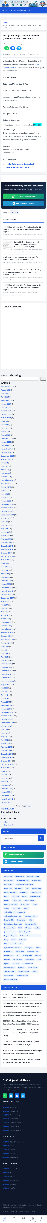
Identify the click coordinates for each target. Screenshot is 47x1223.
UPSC (35, 971)
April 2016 (5, 656)
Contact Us (14, 1111)
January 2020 (6, 500)
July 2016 (4, 646)
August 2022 (6, 417)
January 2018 (6, 584)
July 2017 (4, 604)
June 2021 (4, 466)
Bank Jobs (18, 888)
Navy (6, 939)
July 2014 (4, 729)
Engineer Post (35, 896)
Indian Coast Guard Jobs (13, 924)
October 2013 (6, 760)
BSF (27, 888)
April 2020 (5, 497)
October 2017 (6, 594)
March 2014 (5, 743)
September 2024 (7, 386)
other (38, 947)
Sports (6, 963)
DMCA (27, 1211)
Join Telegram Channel (25, 203)
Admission (8, 876)
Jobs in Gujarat (24, 932)
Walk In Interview (10, 979)
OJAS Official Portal (17, 1142)
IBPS (30, 920)
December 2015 (7, 670)
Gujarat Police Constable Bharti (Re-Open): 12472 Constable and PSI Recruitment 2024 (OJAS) (28, 244)
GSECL (35, 904)
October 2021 (6, 452)
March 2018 (5, 577)
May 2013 (4, 778)
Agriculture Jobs (33, 876)
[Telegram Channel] (11, 1095)
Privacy (5, 1211)
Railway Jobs (27, 955)
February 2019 (6, 539)
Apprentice (8, 884)
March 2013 (5, 785)
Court (6, 896)
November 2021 (7, 448)
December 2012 (7, 795)
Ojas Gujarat (8, 824)
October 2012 (6, 802)
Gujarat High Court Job (12, 916)
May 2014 (4, 736)
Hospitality (21, 920)
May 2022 (4, 428)
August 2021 (5, 459)
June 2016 (4, 650)
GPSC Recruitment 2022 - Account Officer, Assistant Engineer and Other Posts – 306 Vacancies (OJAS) (22, 1005)
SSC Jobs (16, 963)
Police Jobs (20, 951)
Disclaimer (14, 1118)
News (13, 939)
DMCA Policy (14, 1126)
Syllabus (21, 967)
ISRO (20, 928)
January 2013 (6, 792)
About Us (13, 1107)
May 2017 (4, 611)
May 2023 (4, 407)
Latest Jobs (14, 1169)
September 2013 (7, 764)
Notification (14, 1188)
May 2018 (4, 570)
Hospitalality (9, 920)
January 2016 (6, 667)
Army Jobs (8, 888)
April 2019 (5, 532)
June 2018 (4, 566)
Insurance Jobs (30, 924)
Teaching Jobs (9, 971)
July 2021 (4, 462)
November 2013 (7, 757)
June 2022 (5, 424)
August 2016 (6, 643)
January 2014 (6, 750)
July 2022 (4, 421)
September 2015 (7, 681)
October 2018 (6, 552)
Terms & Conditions (17, 1122)
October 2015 (6, 677)
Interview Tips (9, 928)
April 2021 (5, 469)
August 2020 (6, 487)
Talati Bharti (32, 967)
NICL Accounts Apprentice (13, 944)
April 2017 (5, 615)
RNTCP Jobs (17, 959)
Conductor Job (36, 892)
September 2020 (7, 483)
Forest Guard (29, 900)
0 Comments (33, 54)
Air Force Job (8, 880)
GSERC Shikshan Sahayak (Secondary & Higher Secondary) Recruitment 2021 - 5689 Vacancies (21, 1022)
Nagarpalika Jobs (10, 936)
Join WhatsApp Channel (25, 196)
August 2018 (6, 559)
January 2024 (6, 403)
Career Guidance (10, 892)
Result (12, 1176)
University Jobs (23, 971)
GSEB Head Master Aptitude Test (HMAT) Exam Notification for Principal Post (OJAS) (21, 1043)
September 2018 (7, 556)
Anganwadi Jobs (23, 880)
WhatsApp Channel (16, 854)
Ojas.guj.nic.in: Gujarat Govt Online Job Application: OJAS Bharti (23, 1206)
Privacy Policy (15, 1115)
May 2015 (4, 694)
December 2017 (7, 587)
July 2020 (4, 490)
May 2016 (4, 653)
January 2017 (6, 625)
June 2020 (5, 494)
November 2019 (7, 507)
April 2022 (5, 431)
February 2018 (6, 580)
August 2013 (5, 767)
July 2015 (4, 688)
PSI (18, 955)
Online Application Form (21, 10)
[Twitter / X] (23, 1095)
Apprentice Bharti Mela (24, 884)
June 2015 (4, 691)
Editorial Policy (15, 1130)
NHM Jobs (22, 939)
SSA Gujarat (14, 1157)
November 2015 (7, 674)
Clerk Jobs (23, 892)
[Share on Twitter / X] (19, 48)
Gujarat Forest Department (14, 912)
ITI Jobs (28, 928)
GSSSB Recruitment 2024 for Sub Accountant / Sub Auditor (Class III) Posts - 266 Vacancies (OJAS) (22, 287)
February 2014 (6, 746)
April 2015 (5, 698)
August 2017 (5, 601)
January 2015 (6, 708)
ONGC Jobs (29, 947)
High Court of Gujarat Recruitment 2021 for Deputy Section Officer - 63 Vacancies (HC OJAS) (23, 1052)
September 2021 (7, 455)
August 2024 (6, 390)
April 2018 (5, 573)
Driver (24, 896)
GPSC (12, 1146)
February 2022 (6, 438)
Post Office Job (32, 951)
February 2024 (6, 400)
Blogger (28, 805)
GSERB (12, 1153)
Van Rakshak (8, 975)
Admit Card (19, 876)
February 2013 (6, 788)
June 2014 (5, 733)
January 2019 (6, 542)
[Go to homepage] (23, 3)
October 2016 (6, 636)
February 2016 (6, 663)
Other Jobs (14, 212)
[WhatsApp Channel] (5, 1095)
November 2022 (7, 410)
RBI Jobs (38, 955)
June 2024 (5, 393)
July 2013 (4, 771)
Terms (21, 1211)
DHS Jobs (15, 896)
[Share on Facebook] (12, 48)
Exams (6, 900)
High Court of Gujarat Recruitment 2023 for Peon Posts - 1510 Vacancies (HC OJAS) (22, 996)
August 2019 (6, 518)
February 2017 (6, 622)
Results (7, 959)
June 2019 (4, 525)
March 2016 (5, 660)
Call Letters (36, 888)
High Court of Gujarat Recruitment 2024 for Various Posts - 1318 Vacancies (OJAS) (20, 258)
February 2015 (6, 705)
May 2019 (4, 528)
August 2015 (5, 684)
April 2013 (4, 781)
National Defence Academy (30, 936)
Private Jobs (8, 955)
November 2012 (7, 798)
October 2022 (6, 414)
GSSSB (26, 908)
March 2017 (5, 618)
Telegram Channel (16, 861)
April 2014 (5, 740)
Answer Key (36, 880)
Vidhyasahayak (22, 975)
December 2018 (7, 546)
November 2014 (7, 715)
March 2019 (5, 535)
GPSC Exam (25, 904)
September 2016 (7, 639)
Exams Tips (17, 900)
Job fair (37, 928)
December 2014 (7, 712)
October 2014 (6, 719)
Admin (6, 821)
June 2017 (4, 608)
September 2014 (7, 722)
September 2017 (7, 598)
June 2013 (4, 774)
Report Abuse (7, 809)
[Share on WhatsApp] (6, 48)
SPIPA (40, 959)
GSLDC (6, 908)
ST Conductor (28, 963)
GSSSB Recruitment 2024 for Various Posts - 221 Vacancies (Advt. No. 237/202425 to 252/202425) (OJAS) (22, 229)
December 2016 (7, 629)
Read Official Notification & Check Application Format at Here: (19, 166)
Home (4, 10)
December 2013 (7, 754)
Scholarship (29, 959)
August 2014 (6, 726)
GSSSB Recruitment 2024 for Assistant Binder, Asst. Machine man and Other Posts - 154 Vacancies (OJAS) (22, 272)
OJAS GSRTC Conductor (12, 947)
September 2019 (7, 514)
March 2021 (5, 473)
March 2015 (5, 702)
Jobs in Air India (9, 932)
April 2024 (5, 396)
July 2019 (4, 521)
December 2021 (7, 445)
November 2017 (7, 591)
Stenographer (9, 967)
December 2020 (7, 480)
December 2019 (7, 504)
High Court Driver (31, 916)
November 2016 (7, 632)
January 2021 (6, 476)
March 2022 (5, 435)
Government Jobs (10, 904)
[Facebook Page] (17, 1095)
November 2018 (7, 549)
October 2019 (6, 511)
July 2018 (4, 563)
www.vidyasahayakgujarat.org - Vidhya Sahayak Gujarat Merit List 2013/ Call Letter (21, 1061)
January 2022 (6, 442)
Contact (33, 1211)
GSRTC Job (16, 908)
